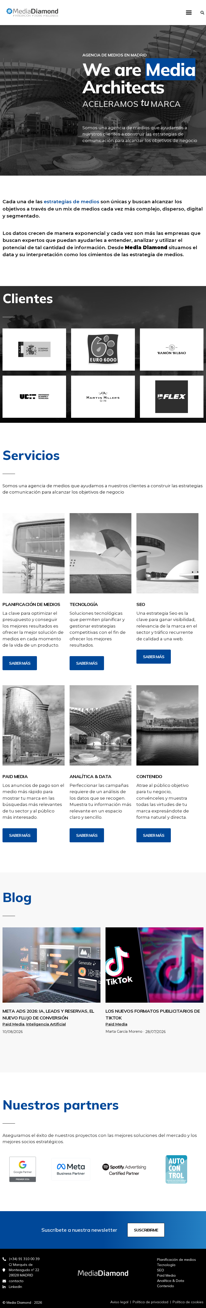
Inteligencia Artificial (46, 1024)
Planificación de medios (31, 604)
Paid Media (15, 776)
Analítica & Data (91, 776)
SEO (140, 604)
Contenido (149, 776)
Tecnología (84, 604)
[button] (189, 12)
